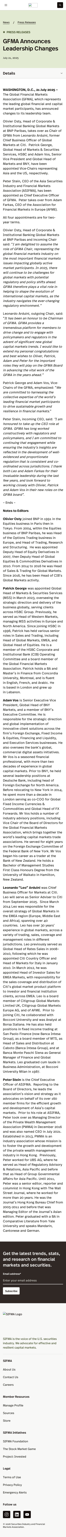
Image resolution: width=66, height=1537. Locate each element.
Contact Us (10, 1377)
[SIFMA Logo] (33, 1323)
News (6, 22)
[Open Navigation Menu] (6, 5)
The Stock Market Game (19, 1449)
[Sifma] (33, 5)
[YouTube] (27, 1514)
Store (6, 1420)
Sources (8, 1413)
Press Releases (27, 22)
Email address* (12, 1273)
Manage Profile (13, 1405)
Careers (8, 1384)
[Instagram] (6, 1514)
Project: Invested (14, 1456)
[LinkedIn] (17, 1514)
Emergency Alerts (15, 1492)
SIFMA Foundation (15, 1441)
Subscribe (11, 1291)
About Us (9, 1369)
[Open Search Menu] (60, 5)
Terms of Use (12, 1477)
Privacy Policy (12, 1485)
